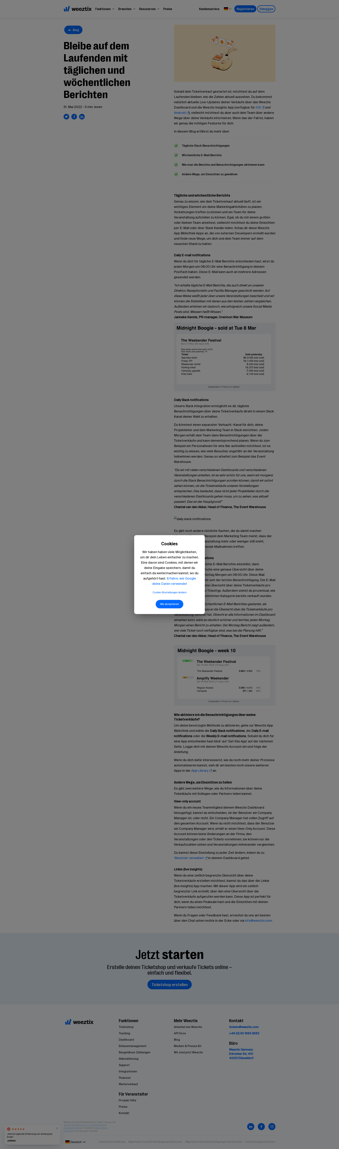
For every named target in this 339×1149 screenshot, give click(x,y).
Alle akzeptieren (169, 604)
